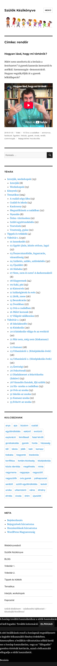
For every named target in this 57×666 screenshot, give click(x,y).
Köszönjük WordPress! (14, 612)
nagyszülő (38, 472)
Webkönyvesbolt (12, 545)
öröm (27, 495)
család (34, 425)
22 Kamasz (16, 347)
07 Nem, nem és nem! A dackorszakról (31, 273)
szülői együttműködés (26, 484)
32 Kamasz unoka (19, 398)
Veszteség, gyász (19, 230)
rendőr (42, 135)
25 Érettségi (16, 366)
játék (23, 448)
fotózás (24, 135)
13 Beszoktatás (18, 300)
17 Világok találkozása (22, 316)
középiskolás (44, 460)
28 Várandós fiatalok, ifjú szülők (27, 382)
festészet (8, 135)
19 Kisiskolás (17, 327)
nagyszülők (11, 478)
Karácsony (15, 206)
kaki (31, 448)
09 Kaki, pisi (17, 284)
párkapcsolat (40, 478)
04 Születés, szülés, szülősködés (27, 261)
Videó (18, 132)
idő (7, 448)
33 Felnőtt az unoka (20, 401)
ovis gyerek (25, 478)
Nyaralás (15, 214)
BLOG (7, 559)
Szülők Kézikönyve (20, 10)
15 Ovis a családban (31, 132)
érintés (9, 495)
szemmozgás (9, 138)
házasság (45, 443)
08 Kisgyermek (18, 280)
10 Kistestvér (17, 288)
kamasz (39, 448)
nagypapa (24, 472)
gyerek (30, 135)
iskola (15, 448)
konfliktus (10, 460)
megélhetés (29, 466)
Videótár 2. (13, 319)
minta (40, 466)
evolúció (38, 431)
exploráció (11, 437)
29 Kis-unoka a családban (24, 386)
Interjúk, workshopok (19, 179)
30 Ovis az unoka (19, 390)
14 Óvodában (17, 304)
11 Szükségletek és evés (22, 292)
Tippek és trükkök (17, 233)
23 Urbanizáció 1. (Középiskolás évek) (30, 351)
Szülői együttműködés (22, 222)
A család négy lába (20, 198)
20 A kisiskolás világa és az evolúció (29, 331)
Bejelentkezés (15, 520)
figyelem (16, 135)
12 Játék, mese (18, 296)
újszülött (37, 495)
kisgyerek (21, 454)
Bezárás (4, 660)
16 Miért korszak (19, 312)
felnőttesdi (24, 437)
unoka (9, 490)
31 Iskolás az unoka (20, 394)
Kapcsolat (9, 600)
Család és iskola (18, 202)
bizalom (24, 425)
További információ (27, 624)
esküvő (27, 431)
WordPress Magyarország (21, 532)
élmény (41, 490)
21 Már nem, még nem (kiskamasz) (29, 339)
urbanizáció (20, 490)
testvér (44, 484)
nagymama (11, 472)
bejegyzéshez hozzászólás (29, 138)
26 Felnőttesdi (18, 370)
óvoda (36, 135)
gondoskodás (12, 443)
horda (34, 443)
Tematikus (13, 194)
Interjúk (14, 183)
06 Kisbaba (16, 269)
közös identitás (13, 466)
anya (8, 425)
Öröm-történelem (20, 218)
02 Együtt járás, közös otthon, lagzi (29, 245)
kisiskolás (34, 454)
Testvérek (15, 226)
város (32, 490)
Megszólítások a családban (24, 210)
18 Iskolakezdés (18, 323)
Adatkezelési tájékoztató (34, 609)
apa (15, 425)
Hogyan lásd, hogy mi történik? (25, 53)
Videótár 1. (13, 237)
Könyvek (12, 190)
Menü (48, 10)
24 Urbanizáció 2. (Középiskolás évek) (31, 358)
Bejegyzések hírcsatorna (20, 524)
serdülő (9, 484)
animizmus (46, 132)
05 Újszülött (16, 265)
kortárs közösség (26, 460)
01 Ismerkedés (18, 241)
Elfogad (47, 624)
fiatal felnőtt (37, 437)
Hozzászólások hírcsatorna (22, 528)
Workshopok (17, 187)
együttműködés (13, 431)
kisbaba (9, 454)
